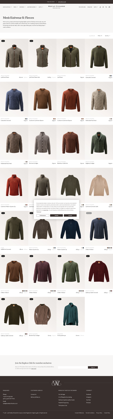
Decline (56, 215)
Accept (70, 215)
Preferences (43, 215)
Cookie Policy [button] (45, 210)
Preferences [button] (39, 211)
